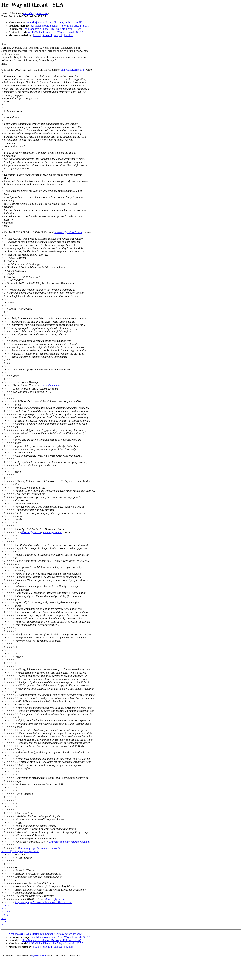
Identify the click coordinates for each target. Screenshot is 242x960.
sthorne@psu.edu (50, 385)
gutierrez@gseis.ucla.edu (68, 232)
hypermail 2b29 (38, 955)
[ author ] (69, 35)
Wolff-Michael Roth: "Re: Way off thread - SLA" (55, 32)
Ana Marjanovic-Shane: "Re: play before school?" (54, 22)
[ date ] (37, 35)
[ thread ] (47, 35)
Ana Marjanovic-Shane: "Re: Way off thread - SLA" (60, 25)
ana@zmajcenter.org (72, 69)
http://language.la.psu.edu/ (24, 851)
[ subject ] (57, 35)
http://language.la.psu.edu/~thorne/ (40, 848)
